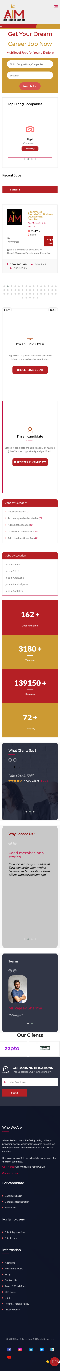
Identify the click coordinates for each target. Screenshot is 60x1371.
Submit (14, 1092)
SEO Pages (10, 1291)
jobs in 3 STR (12, 570)
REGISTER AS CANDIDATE (31, 462)
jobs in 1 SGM (13, 564)
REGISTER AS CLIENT (31, 369)
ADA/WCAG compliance (23, 531)
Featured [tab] (15, 189)
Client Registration (15, 1232)
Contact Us (11, 1280)
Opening (30, 148)
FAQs (8, 1274)
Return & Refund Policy (17, 1303)
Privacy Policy (12, 1309)
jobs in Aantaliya (14, 590)
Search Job (10, 1207)
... (36, 143)
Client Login (11, 1237)
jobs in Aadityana (15, 577)
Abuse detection (18, 511)
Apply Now (50, 241)
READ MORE (11, 1173)
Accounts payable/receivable (25, 518)
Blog (7, 1297)
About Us (10, 1262)
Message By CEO (14, 1268)
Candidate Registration (17, 1201)
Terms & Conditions (15, 1286)
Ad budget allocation (20, 524)
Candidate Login (13, 1195)
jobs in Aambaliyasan (17, 584)
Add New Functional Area (23, 537)
